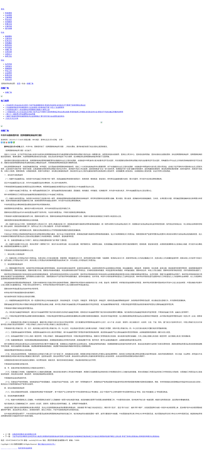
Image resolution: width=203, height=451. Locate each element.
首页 (18, 83)
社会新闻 (8, 15)
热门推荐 (5, 101)
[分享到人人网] (11, 142)
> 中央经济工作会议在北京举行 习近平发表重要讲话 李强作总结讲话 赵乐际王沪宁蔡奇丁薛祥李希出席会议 (45, 105)
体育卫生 (8, 56)
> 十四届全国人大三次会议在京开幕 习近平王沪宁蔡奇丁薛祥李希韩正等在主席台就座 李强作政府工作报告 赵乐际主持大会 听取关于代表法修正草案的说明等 (64, 112)
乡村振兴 (8, 66)
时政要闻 (8, 13)
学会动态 (8, 19)
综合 (2, 60)
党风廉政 (8, 43)
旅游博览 (8, 77)
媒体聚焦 (8, 36)
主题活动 (8, 38)
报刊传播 (8, 28)
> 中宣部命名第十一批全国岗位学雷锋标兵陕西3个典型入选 (27, 109)
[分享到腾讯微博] (9, 142)
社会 (2, 32)
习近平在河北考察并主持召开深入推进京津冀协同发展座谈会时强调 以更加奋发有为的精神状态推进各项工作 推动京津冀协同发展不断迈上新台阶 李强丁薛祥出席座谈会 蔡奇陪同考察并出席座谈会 (85, 436)
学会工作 (8, 71)
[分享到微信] (14, 142)
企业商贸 (8, 73)
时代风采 (8, 47)
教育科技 (8, 45)
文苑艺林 (8, 52)
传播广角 (8, 49)
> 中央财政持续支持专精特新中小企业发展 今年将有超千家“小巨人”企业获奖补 (34, 107)
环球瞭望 (8, 22)
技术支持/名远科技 (25, 448)
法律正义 (8, 54)
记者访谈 (8, 26)
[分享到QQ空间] (4, 142)
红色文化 (8, 41)
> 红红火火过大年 (11, 118)
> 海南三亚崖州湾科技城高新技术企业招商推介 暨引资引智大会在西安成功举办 (34, 116)
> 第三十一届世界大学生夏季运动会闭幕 (20, 114)
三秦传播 (8, 17)
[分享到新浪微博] (7, 142)
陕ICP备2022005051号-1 (46, 444)
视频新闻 (8, 68)
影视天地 (8, 75)
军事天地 (8, 24)
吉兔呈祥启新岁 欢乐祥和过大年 (24, 434)
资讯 (2, 9)
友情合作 (8, 79)
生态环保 (8, 64)
